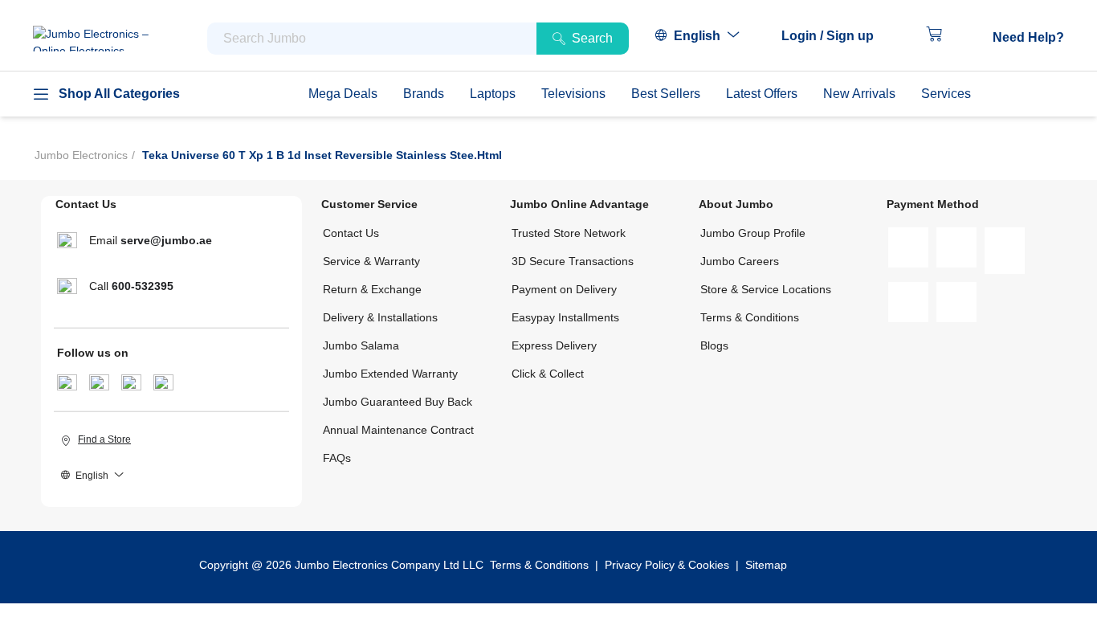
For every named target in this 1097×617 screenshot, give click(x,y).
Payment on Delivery (564, 289)
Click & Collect (548, 373)
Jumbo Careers (739, 261)
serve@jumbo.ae (166, 240)
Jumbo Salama (361, 345)
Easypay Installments (565, 317)
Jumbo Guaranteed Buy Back (397, 401)
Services (946, 93)
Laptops (493, 93)
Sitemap (766, 564)
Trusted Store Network (569, 233)
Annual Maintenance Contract (398, 429)
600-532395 (142, 286)
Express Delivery (554, 345)
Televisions (573, 93)
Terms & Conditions (749, 317)
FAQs (337, 458)
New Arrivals (859, 93)
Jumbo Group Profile (752, 233)
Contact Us (351, 233)
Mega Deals (342, 93)
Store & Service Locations (765, 289)
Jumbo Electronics (81, 155)
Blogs (714, 345)
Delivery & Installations (380, 317)
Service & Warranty (371, 261)
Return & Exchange (372, 289)
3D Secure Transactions (573, 261)
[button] (835, 36)
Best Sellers (665, 93)
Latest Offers (761, 93)
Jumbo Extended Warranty (390, 373)
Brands (423, 93)
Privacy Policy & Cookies (667, 564)
